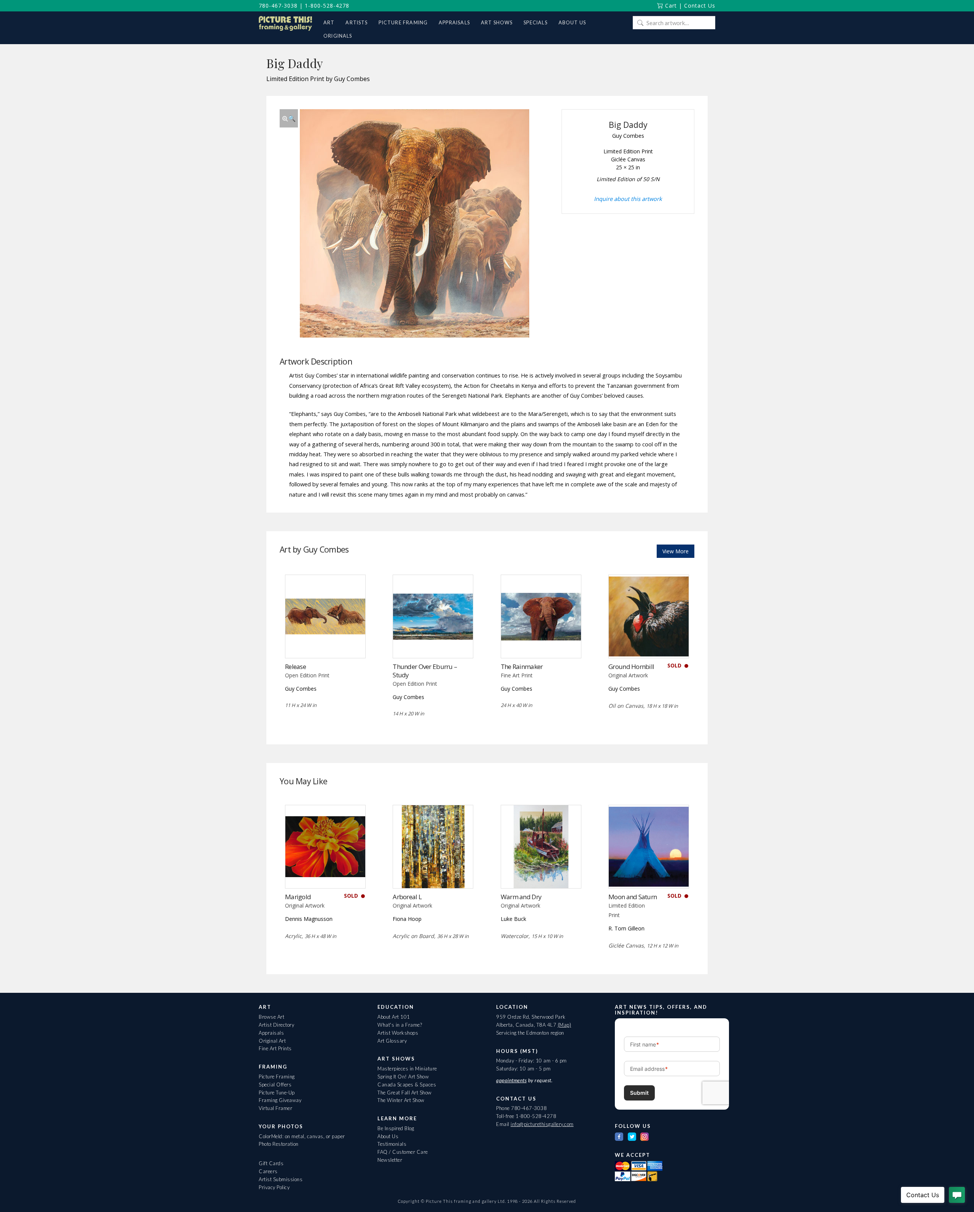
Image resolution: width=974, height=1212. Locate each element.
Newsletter (389, 1160)
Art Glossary (392, 1041)
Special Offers (275, 1084)
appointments (511, 1080)
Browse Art (271, 1017)
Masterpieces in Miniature (407, 1068)
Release (295, 666)
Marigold (298, 896)
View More (675, 551)
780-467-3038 (278, 5)
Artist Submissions (280, 1179)
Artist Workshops (397, 1033)
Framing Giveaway (280, 1100)
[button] (289, 118)
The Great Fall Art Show (404, 1092)
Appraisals (271, 1033)
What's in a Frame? (399, 1025)
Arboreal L (407, 896)
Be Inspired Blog (395, 1128)
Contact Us (699, 5)
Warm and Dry (521, 896)
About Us (387, 1136)
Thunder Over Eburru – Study (425, 670)
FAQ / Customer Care (402, 1152)
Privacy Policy (274, 1187)
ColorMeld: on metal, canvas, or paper (302, 1136)
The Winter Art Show (401, 1100)
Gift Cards (271, 1163)
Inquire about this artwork (628, 198)
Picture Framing (277, 1076)
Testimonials (391, 1144)
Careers (268, 1171)
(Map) (564, 1025)
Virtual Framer (275, 1108)
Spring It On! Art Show (403, 1076)
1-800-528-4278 (327, 5)
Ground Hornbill (631, 666)
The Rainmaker (522, 666)
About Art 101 (393, 1017)
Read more (325, 642)
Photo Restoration (279, 1144)
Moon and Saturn (632, 896)
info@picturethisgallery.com (542, 1124)
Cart (670, 5)
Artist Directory (276, 1025)
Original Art (272, 1041)
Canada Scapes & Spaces (406, 1084)
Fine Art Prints (275, 1048)
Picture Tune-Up (277, 1092)
